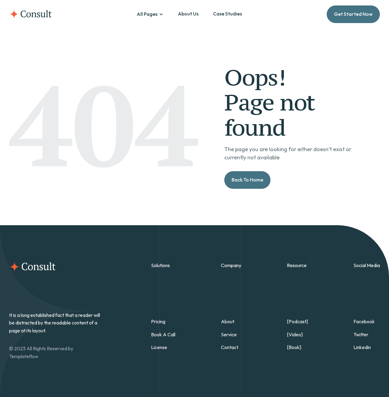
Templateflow (23, 356)
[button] (150, 14)
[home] (30, 14)
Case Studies (227, 14)
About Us (188, 14)
